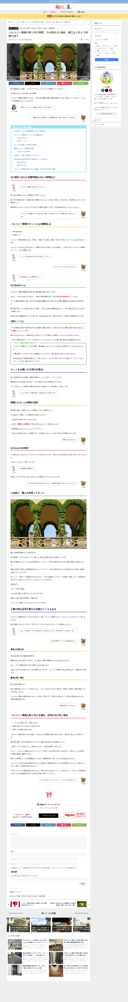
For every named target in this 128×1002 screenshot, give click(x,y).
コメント (15, 834)
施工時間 (52, 28)
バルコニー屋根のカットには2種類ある (28, 135)
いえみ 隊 (86, 39)
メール (14, 859)
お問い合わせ (81, 12)
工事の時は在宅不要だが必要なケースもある (30, 159)
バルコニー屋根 (13, 28)
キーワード (98, 28)
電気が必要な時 (21, 162)
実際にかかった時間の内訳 (23, 148)
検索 (106, 59)
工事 (34, 28)
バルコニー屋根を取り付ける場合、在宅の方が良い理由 (34, 169)
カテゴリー (53, 12)
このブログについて (107, 113)
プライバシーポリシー (67, 12)
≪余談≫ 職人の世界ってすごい (26, 155)
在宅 (40, 28)
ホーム (45, 12)
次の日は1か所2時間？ (23, 151)
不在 (45, 28)
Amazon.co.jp (47, 815)
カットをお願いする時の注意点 (25, 145)
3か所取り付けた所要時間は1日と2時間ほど (30, 131)
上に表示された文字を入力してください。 (25, 875)
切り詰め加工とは (22, 138)
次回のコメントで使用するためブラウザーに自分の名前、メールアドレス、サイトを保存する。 (44, 868)
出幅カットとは (21, 141)
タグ (96, 43)
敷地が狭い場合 (21, 165)
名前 (13, 851)
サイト (13, 864)
